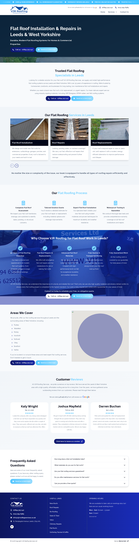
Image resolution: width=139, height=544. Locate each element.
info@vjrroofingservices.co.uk (24, 517)
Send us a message (48, 49)
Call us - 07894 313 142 (24, 49)
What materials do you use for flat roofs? (69, 465)
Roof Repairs (54, 507)
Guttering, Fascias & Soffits (59, 532)
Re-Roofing (54, 511)
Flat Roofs (53, 528)
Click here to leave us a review (68, 441)
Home (103, 12)
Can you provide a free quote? (65, 483)
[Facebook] (12, 526)
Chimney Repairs (56, 524)
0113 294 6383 (123, 7)
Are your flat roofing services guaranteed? (69, 471)
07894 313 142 (107, 7)
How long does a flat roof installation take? (69, 459)
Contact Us (124, 12)
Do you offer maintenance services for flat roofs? (71, 477)
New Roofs (54, 503)
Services (111, 12)
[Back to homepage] (19, 9)
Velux (52, 520)
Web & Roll (122, 541)
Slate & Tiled (54, 516)
